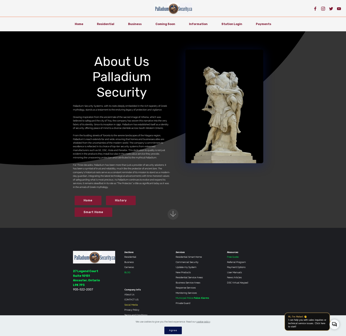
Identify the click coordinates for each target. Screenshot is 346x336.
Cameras (129, 267)
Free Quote (233, 257)
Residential (105, 24)
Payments (263, 24)
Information (198, 24)
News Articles (234, 277)
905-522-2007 (83, 289)
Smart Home (93, 212)
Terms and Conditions (135, 315)
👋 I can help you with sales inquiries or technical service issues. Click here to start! (307, 321)
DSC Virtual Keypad (237, 282)
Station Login (231, 24)
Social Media (131, 304)
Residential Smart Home (189, 257)
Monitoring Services (186, 293)
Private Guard (183, 303)
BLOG (127, 272)
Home (79, 24)
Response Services (186, 287)
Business (135, 24)
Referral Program (236, 262)
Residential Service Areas (189, 277)
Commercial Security (187, 262)
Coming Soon (165, 24)
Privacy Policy (131, 309)
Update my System (186, 267)
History (121, 200)
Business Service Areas (188, 282)
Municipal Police (184, 298)
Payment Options (236, 267)
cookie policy (203, 321)
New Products (183, 272)
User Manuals (234, 272)
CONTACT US (131, 299)
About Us (129, 294)
